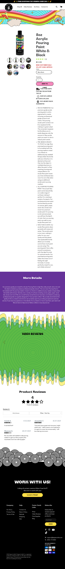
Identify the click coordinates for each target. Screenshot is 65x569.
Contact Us (44, 6)
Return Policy (23, 512)
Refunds (21, 514)
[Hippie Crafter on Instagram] (49, 529)
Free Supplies (36, 516)
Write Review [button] (16, 413)
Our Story (36, 6)
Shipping (22, 516)
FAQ (20, 519)
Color (37, 69)
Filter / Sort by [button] (44, 413)
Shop (33, 511)
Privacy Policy (10, 512)
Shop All (19, 6)
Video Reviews (28, 6)
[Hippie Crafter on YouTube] (53, 529)
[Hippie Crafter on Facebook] (46, 529)
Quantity (38, 77)
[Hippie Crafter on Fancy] (46, 533)
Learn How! (32, 495)
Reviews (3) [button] (6, 409)
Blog (33, 518)
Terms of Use (10, 514)
